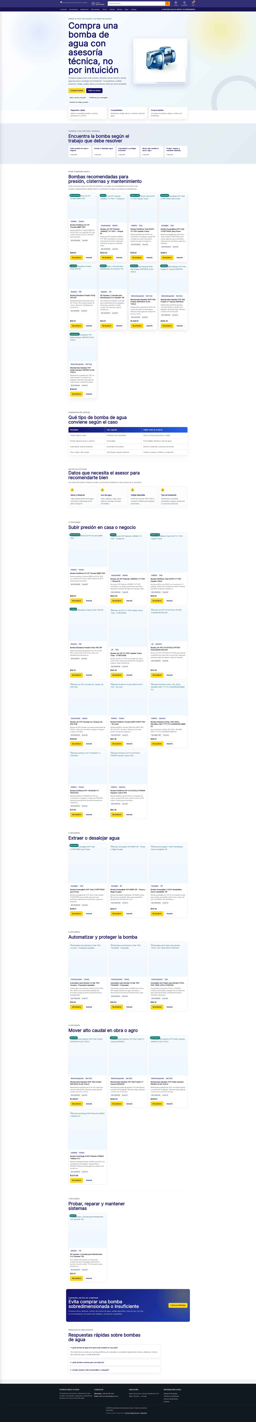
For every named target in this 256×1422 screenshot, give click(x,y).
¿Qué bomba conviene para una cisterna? (88, 1362)
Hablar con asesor (94, 90)
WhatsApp (143, 1413)
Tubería (104, 9)
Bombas (119, 9)
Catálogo (133, 9)
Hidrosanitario (95, 9)
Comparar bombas (76, 90)
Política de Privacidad (170, 1393)
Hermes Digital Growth (132, 1413)
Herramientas (73, 9)
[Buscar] (167, 3)
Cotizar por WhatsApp (178, 1305)
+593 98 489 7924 (108, 1393)
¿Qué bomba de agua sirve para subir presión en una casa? (95, 1348)
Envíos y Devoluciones (171, 1399)
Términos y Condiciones (171, 1396)
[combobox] (136, 3)
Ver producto (76, 258)
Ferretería (63, 9)
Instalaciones (84, 9)
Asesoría (89, 258)
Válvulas (112, 9)
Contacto (166, 1401)
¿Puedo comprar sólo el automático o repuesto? (90, 1370)
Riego (126, 9)
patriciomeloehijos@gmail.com (108, 1396)
